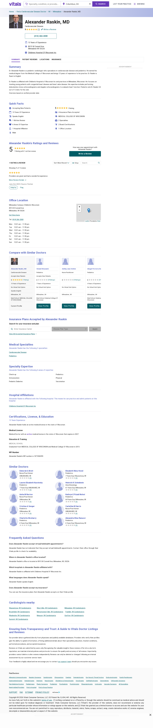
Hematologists (29, 681)
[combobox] (42, 4)
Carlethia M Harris (73, 506)
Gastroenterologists (15, 681)
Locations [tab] (44, 59)
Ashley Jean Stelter (69, 269)
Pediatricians (30, 684)
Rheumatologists (87, 684)
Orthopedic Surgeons (118, 681)
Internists (39, 681)
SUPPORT (13, 692)
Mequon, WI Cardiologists (46, 615)
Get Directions (14, 215)
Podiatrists (53, 684)
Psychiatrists (63, 684)
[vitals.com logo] (15, 4)
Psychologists (74, 684)
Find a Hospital (31, 687)
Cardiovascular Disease (18, 352)
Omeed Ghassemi (42, 269)
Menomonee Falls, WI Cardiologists (50, 612)
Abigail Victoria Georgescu (97, 269)
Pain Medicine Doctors (16, 684)
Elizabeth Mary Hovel (74, 471)
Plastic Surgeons (42, 684)
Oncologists (80, 681)
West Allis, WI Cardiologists (47, 608)
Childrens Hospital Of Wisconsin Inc (42, 53)
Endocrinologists (111, 677)
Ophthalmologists (92, 681)
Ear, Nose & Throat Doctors (95, 677)
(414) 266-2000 (17, 219)
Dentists (68, 677)
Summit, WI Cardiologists (18, 619)
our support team (64, 662)
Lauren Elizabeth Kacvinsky (31, 483)
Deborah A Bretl (26, 471)
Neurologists (49, 681)
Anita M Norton (26, 495)
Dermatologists (78, 677)
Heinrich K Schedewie (74, 483)
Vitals (98, 221)
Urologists (98, 684)
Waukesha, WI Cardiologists (19, 615)
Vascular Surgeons (110, 684)
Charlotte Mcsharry (27, 518)
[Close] (150, 715)
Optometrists (104, 681)
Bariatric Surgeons (35, 677)
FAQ (21, 692)
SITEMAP (29, 692)
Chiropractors (58, 677)
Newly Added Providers (16, 687)
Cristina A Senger (27, 506)
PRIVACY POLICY (42, 692)
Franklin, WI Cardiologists (74, 612)
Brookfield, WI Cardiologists (19, 612)
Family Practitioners (125, 677)
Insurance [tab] (56, 59)
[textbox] (42, 4)
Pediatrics (13, 356)
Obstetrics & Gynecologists (64, 681)
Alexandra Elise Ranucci (75, 518)
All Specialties (123, 684)
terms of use (46, 700)
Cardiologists (47, 677)
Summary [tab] (15, 59)
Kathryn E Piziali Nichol (75, 495)
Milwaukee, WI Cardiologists (75, 608)
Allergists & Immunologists (18, 677)
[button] (88, 210)
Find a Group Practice (46, 687)
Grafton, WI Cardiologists (74, 615)
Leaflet (87, 221)
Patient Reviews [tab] (29, 59)
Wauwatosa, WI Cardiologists (20, 608)
